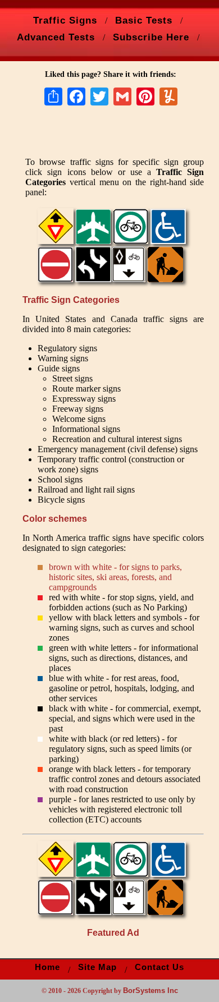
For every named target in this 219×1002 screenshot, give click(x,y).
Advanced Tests (56, 37)
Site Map (97, 967)
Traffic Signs (65, 20)
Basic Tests (143, 20)
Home (47, 967)
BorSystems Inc (150, 990)
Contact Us (159, 967)
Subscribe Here (151, 37)
